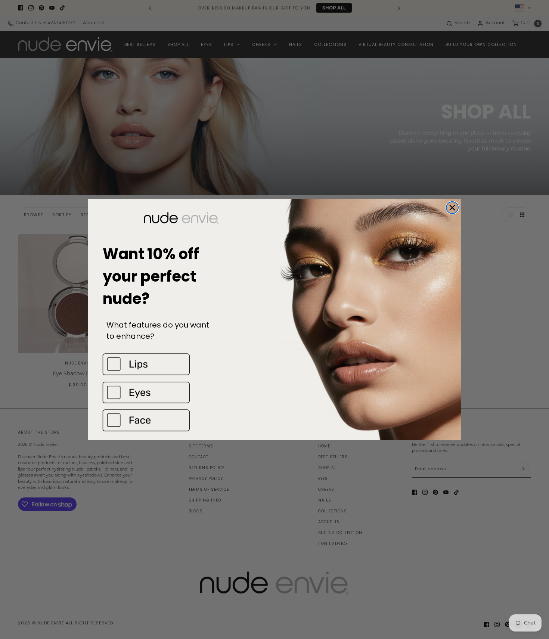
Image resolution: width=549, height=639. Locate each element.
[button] (181, 364)
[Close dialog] (452, 208)
